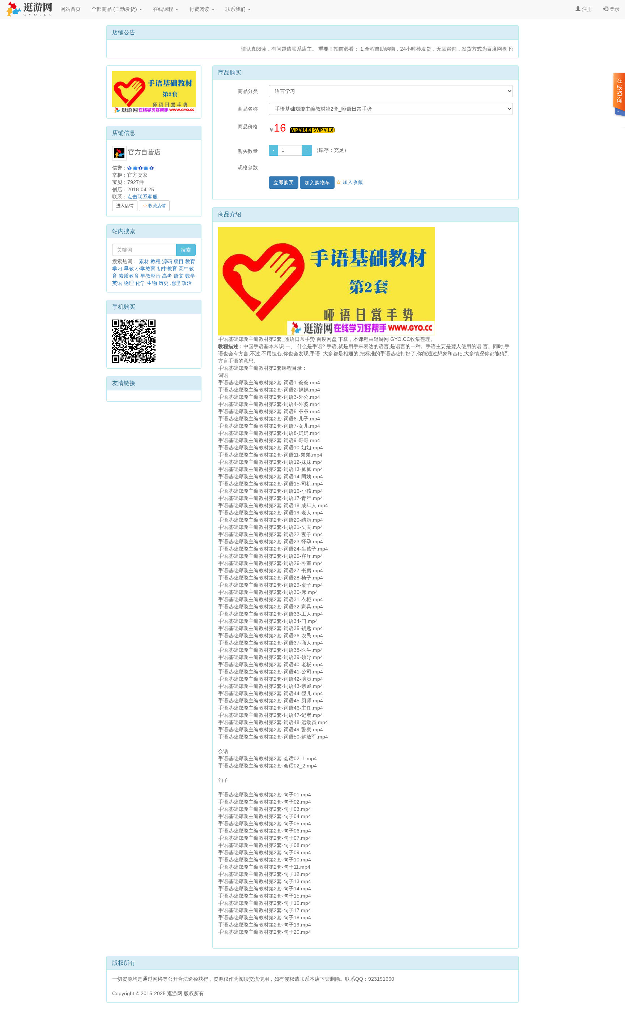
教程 (155, 261)
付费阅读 (200, 9)
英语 (117, 283)
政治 (187, 283)
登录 (614, 9)
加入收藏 (349, 182)
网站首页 (70, 9)
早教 (129, 268)
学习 (117, 268)
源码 (167, 261)
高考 (167, 276)
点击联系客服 (142, 197)
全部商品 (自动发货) (115, 9)
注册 (586, 9)
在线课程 (164, 9)
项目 (179, 261)
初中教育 (167, 268)
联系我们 (236, 9)
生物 (152, 283)
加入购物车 (317, 182)
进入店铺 (124, 205)
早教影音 (150, 276)
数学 (190, 276)
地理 (175, 283)
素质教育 (129, 276)
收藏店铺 (154, 205)
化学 (140, 283)
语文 (179, 276)
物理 (129, 283)
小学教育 (145, 268)
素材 (144, 261)
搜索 (186, 250)
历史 (163, 283)
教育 (190, 261)
